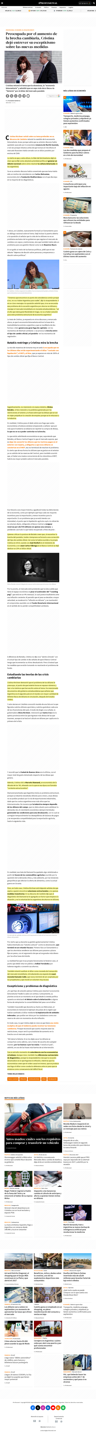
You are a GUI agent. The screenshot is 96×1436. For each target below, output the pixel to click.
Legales (71, 7)
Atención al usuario (37, 1417)
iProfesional (10, 30)
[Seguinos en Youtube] (53, 1407)
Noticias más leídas (14, 1098)
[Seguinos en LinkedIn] (48, 1407)
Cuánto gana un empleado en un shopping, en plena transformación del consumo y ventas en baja (48, 1311)
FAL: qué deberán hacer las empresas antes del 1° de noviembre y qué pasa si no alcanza (75, 1378)
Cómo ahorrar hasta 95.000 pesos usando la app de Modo (17, 1342)
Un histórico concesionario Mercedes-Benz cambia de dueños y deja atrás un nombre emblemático (48, 1159)
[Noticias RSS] (58, 1407)
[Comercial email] (56, 1421)
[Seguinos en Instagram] (43, 1407)
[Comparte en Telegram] (24, 96)
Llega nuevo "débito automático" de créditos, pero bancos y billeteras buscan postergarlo (17, 1360)
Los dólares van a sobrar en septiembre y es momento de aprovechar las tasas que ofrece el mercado (18, 1311)
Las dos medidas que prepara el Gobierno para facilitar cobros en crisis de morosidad (76, 152)
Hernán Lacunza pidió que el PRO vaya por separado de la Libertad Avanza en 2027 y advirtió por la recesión (76, 1161)
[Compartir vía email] (28, 96)
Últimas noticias (28, 7)
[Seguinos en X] (38, 1407)
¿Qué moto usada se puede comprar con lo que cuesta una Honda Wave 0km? (75, 1292)
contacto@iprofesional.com (48, 1430)
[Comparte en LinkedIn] (20, 96)
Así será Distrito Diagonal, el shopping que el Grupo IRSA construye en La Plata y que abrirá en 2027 (16, 1277)
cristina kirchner (34, 1079)
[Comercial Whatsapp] (61, 1421)
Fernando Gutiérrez (14, 101)
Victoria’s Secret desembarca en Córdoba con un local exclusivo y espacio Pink (17, 1210)
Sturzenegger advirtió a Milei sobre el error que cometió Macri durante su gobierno (18, 1159)
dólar (44, 1079)
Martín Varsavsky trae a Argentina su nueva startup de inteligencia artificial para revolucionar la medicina (76, 1228)
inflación (23, 1079)
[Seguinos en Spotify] (63, 1407)
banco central (13, 1079)
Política (46, 7)
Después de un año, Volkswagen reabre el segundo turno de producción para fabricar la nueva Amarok (76, 1144)
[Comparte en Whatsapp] (15, 96)
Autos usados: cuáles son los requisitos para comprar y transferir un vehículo (33, 1141)
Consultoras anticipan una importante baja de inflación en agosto (77, 186)
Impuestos (63, 7)
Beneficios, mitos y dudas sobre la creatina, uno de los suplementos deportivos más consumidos (47, 1277)
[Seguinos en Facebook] (32, 1407)
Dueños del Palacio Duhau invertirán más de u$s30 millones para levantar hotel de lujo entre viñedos (76, 1277)
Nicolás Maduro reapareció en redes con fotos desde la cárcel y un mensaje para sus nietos (77, 1126)
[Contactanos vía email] (34, 1421)
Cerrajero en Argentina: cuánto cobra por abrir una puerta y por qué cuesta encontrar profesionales (47, 1344)
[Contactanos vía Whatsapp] (40, 1421)
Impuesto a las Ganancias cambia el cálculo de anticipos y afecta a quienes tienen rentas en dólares (47, 1195)
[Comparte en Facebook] (7, 96)
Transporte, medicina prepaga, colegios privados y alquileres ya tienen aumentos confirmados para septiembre (77, 120)
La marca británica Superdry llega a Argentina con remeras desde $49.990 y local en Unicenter (18, 1227)
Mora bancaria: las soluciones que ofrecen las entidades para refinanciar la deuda (76, 220)
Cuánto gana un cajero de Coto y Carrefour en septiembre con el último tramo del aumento (77, 254)
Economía (38, 7)
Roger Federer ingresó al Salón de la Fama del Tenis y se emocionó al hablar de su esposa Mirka (18, 1195)
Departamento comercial (59, 1418)
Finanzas (54, 7)
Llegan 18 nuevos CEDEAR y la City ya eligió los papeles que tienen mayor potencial (17, 1377)
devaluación (52, 1079)
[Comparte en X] (11, 96)
